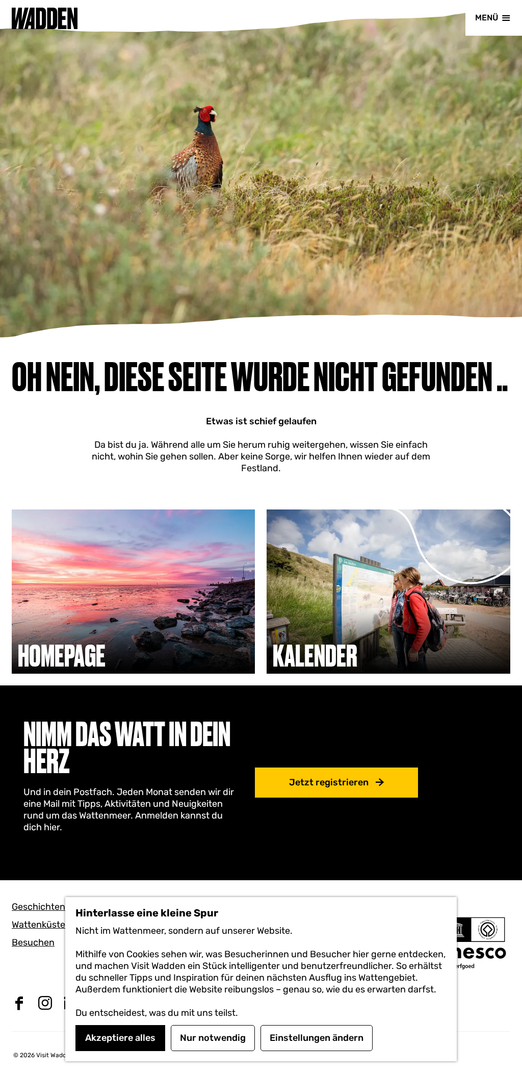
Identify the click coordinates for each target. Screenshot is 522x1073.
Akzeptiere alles (120, 1037)
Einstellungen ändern (316, 1037)
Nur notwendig (213, 1037)
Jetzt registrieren (329, 782)
